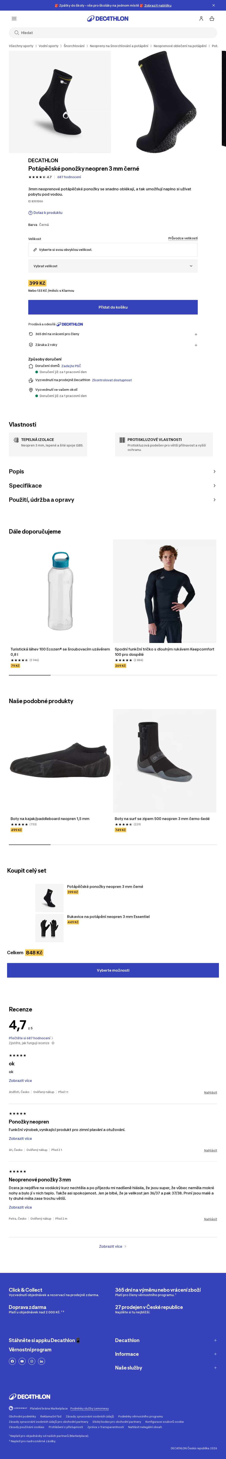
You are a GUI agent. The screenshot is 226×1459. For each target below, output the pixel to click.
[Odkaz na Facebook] (12, 1361)
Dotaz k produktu (48, 213)
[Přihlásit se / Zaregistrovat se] (201, 18)
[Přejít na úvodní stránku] (107, 18)
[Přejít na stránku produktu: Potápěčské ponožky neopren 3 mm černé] (49, 898)
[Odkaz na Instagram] (31, 1361)
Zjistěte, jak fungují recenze (29, 1043)
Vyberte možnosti (113, 970)
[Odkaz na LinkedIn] (41, 1361)
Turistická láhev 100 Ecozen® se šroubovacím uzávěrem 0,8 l (60, 652)
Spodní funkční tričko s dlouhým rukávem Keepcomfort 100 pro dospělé (165, 652)
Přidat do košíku (113, 307)
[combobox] (113, 266)
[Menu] (14, 18)
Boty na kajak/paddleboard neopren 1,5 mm (50, 818)
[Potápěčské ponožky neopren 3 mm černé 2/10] (166, 102)
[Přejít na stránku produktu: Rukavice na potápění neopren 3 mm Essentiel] (49, 928)
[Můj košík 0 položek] (212, 18)
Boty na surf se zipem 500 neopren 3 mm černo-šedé (162, 818)
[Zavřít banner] (213, 5)
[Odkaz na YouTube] (22, 1361)
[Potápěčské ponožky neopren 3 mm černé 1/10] (60, 102)
